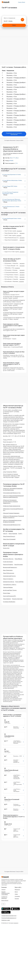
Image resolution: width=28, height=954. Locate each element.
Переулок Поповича (8, 564)
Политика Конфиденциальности (8, 917)
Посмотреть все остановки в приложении (14, 134)
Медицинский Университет (10, 567)
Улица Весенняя (18, 564)
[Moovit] (5, 2)
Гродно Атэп (6, 548)
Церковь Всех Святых (8, 581)
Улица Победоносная (8, 573)
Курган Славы (6, 593)
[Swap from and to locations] (22, 19)
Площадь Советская (17, 598)
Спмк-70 (5, 533)
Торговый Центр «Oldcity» (9, 584)
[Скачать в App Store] (15, 909)
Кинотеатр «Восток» (8, 558)
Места (16, 891)
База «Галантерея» (8, 570)
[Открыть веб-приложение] (5, 912)
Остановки (17, 896)
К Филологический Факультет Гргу (11, 524)
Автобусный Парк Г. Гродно (10, 590)
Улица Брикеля (7, 598)
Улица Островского (8, 578)
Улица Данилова (13, 533)
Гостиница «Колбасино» (9, 601)
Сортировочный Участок (9, 576)
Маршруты (17, 889)
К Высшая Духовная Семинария (11, 513)
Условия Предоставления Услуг (8, 915)
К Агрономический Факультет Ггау (11, 492)
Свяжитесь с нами (5, 920)
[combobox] (14, 18)
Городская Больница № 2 (9, 596)
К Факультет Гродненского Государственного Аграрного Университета (10, 501)
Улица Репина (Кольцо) (9, 536)
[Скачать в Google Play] (5, 909)
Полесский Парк (19, 581)
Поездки (17, 898)
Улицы (16, 894)
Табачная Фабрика (8, 587)
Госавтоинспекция (8, 561)
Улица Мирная (18, 558)
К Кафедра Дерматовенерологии (11, 506)
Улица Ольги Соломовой (9, 539)
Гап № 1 (20, 533)
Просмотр (19, 231)
